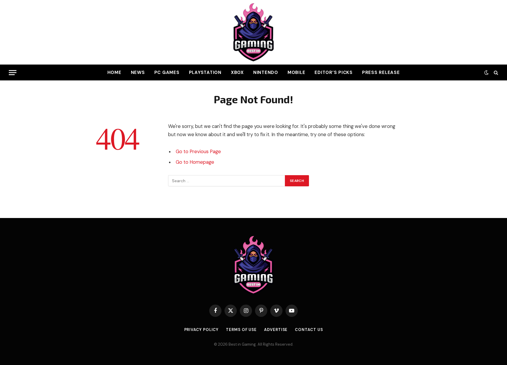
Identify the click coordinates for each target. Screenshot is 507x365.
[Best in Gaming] (253, 32)
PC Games (167, 72)
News (138, 72)
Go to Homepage (195, 162)
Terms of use (241, 329)
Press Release (381, 72)
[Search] (495, 72)
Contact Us (309, 329)
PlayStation (205, 72)
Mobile (296, 72)
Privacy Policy (201, 329)
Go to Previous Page (198, 151)
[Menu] (12, 72)
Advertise (276, 329)
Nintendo (265, 72)
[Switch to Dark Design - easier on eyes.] (486, 72)
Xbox (237, 72)
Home (114, 72)
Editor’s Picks (334, 72)
